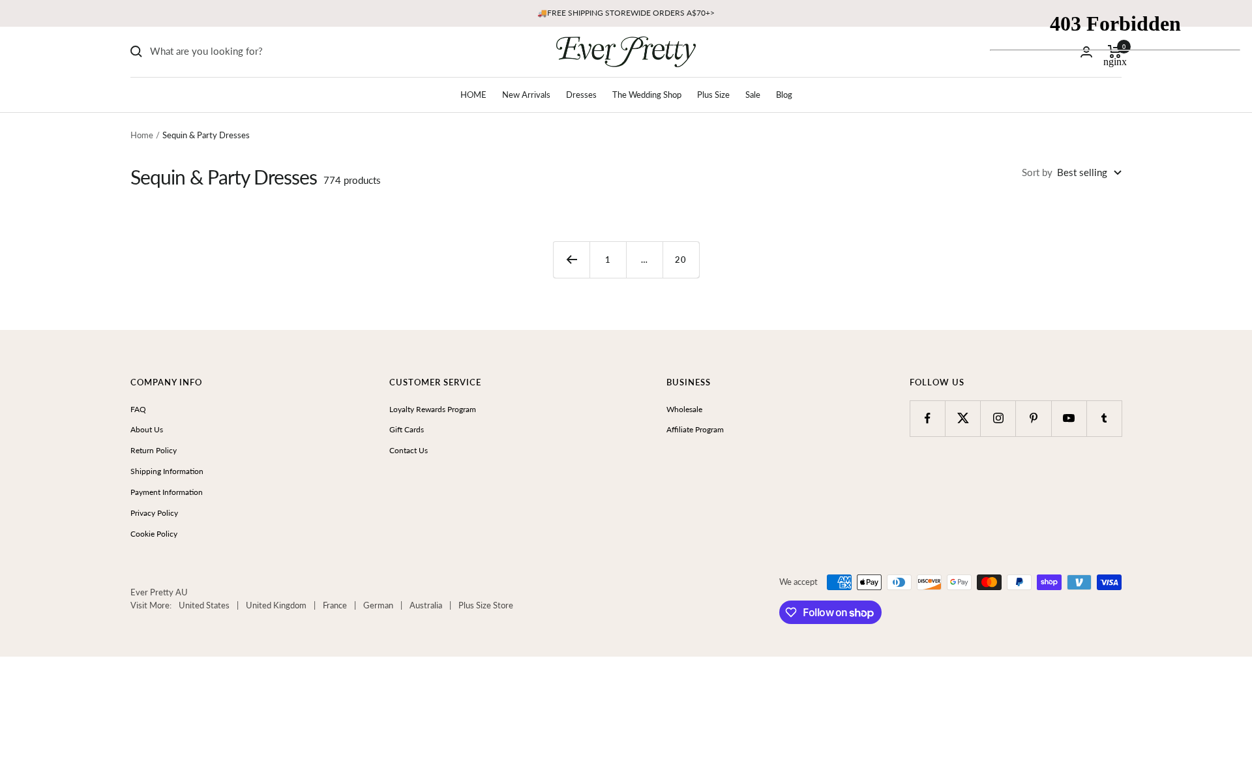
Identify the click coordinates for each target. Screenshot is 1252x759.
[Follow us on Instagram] (998, 418)
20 (681, 259)
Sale (752, 94)
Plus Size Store (485, 605)
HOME (473, 94)
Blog (784, 94)
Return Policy (153, 450)
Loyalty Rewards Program (432, 409)
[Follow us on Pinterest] (1033, 418)
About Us (146, 429)
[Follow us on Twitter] (963, 418)
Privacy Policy (154, 513)
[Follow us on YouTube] (1069, 418)
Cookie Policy (153, 534)
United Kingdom (276, 605)
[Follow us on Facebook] (928, 418)
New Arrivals (526, 94)
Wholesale (684, 409)
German (378, 605)
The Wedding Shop (646, 94)
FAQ (138, 409)
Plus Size (713, 94)
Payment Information (166, 492)
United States (204, 605)
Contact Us (408, 450)
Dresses (581, 94)
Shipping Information (166, 471)
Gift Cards (406, 429)
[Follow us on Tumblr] (1104, 418)
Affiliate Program (695, 429)
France (335, 605)
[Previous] (571, 259)
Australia (426, 605)
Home (141, 135)
